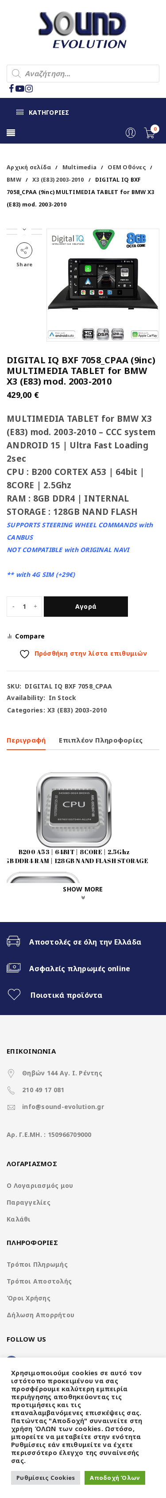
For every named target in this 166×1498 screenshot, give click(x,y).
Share (24, 264)
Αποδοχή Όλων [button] (115, 1478)
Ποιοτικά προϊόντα (66, 995)
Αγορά (86, 606)
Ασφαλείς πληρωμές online (79, 968)
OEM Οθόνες (127, 167)
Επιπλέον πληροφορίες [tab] (101, 739)
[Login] (130, 136)
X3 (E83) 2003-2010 (58, 179)
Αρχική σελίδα (29, 167)
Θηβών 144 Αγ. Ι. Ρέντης (62, 1073)
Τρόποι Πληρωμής (37, 1264)
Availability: (26, 698)
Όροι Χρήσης (28, 1298)
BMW (14, 179)
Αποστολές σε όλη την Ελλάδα (85, 942)
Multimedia (79, 167)
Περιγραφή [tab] (26, 739)
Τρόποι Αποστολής (39, 1281)
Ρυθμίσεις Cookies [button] (45, 1478)
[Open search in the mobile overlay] (83, 73)
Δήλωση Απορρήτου (40, 1315)
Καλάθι (19, 1219)
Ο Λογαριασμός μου (40, 1185)
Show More (83, 889)
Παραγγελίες (28, 1202)
